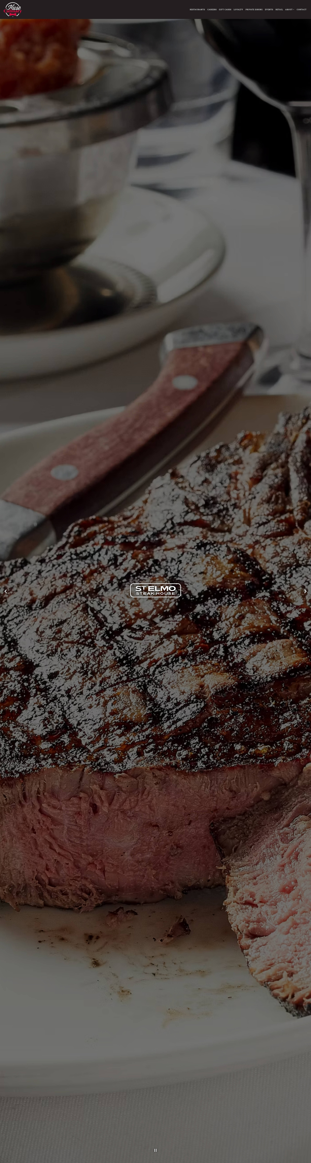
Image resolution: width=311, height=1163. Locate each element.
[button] (201, 561)
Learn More (180, 594)
